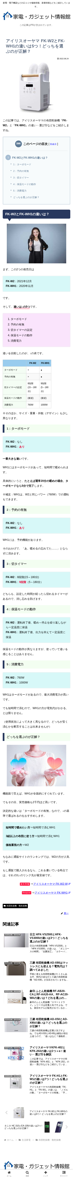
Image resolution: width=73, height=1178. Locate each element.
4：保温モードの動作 (24, 184)
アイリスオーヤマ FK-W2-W (50, 883)
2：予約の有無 (21, 171)
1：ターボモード (22, 164)
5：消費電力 (19, 190)
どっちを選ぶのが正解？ (26, 197)
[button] (66, 706)
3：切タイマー (21, 177)
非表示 (53, 144)
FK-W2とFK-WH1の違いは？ (30, 157)
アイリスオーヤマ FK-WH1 (51, 892)
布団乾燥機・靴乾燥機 (16, 906)
